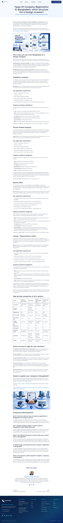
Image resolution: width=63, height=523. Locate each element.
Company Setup (38, 14)
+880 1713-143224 (6, 511)
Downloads (55, 507)
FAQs (54, 505)
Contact (40, 1)
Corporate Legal (44, 509)
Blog (54, 501)
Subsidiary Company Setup (27, 387)
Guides (55, 503)
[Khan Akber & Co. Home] (6, 1)
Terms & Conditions (53, 520)
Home (32, 501)
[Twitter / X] (31, 484)
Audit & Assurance (44, 501)
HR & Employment (44, 507)
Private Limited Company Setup (19, 388)
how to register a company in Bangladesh (20, 31)
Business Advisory (44, 511)
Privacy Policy (59, 520)
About (21, 1)
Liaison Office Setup (44, 387)
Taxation (42, 505)
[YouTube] (11, 515)
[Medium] (9, 515)
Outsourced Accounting (45, 503)
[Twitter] (4, 515)
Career (32, 507)
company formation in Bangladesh (23, 383)
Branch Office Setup (36, 387)
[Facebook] (29, 484)
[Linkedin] (33, 484)
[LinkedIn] (6, 515)
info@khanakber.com (6, 509)
